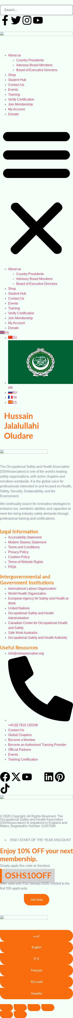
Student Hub (17, 80)
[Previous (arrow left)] (6, 1014)
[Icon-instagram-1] (38, 777)
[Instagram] (27, 20)
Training (14, 94)
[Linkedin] (49, 777)
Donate (13, 114)
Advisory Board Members (34, 65)
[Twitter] (16, 20)
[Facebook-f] (5, 20)
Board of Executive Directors (36, 70)
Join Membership (20, 104)
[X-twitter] (16, 777)
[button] (36, 192)
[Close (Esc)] (47, 1007)
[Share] (34, 1007)
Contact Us (16, 84)
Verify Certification (21, 99)
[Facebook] (5, 777)
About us (14, 55)
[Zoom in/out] (6, 1007)
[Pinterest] (60, 777)
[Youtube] (38, 20)
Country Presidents (30, 60)
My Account (16, 109)
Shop (12, 75)
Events (13, 89)
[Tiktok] (5, 788)
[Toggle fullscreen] (20, 1007)
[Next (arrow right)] (20, 1014)
